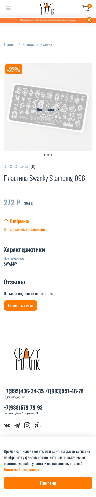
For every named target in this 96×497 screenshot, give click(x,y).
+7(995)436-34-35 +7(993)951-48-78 (44, 391)
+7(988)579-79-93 (23, 407)
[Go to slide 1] (44, 155)
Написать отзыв (20, 306)
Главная (10, 44)
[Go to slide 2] (48, 155)
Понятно (48, 483)
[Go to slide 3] (51, 155)
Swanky (46, 44)
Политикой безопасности (23, 469)
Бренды (29, 44)
